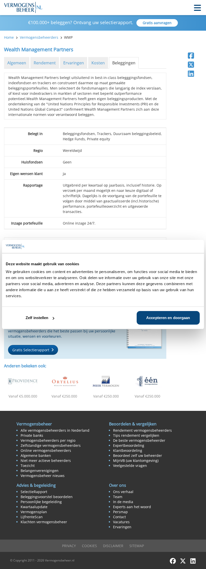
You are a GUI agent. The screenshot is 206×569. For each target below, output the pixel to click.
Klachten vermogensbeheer (44, 521)
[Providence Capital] (23, 381)
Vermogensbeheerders (39, 37)
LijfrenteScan (32, 516)
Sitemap (136, 545)
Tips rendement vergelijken (136, 435)
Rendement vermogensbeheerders (142, 430)
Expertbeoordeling (128, 445)
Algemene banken (36, 455)
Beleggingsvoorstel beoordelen (47, 496)
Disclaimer (113, 545)
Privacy (69, 545)
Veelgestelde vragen (130, 465)
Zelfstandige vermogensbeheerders (51, 445)
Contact (119, 516)
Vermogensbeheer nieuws (43, 475)
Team (117, 496)
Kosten (98, 63)
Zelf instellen (37, 318)
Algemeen (16, 63)
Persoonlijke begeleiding (41, 501)
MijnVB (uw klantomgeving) (136, 460)
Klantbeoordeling (127, 450)
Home (9, 37)
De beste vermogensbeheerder (139, 440)
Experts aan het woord (132, 506)
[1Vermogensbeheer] (148, 381)
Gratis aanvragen (157, 22)
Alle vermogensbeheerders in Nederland (55, 430)
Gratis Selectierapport (30, 349)
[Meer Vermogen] (106, 381)
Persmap (120, 511)
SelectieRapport (34, 491)
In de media (123, 501)
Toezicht (28, 465)
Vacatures (121, 521)
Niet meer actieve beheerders (46, 460)
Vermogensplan (34, 511)
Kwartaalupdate (34, 506)
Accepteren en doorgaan (168, 318)
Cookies (89, 545)
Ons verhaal (123, 491)
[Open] (197, 7)
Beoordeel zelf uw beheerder (137, 455)
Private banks (32, 435)
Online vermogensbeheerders (46, 450)
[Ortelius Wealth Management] (64, 381)
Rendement (45, 63)
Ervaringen (73, 63)
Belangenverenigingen (40, 470)
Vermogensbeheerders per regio (48, 440)
